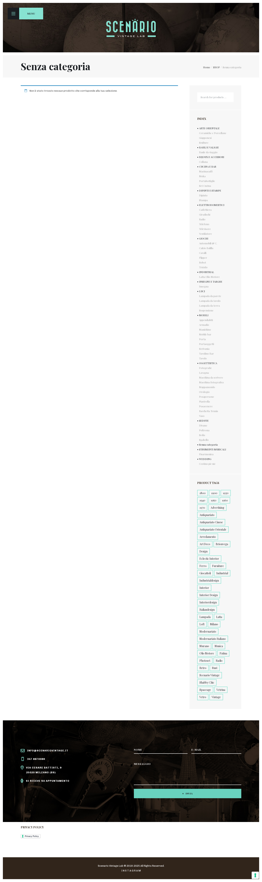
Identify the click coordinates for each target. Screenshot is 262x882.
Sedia (202, 435)
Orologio (204, 391)
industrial (222, 573)
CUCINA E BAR (207, 166)
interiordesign (208, 602)
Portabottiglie (207, 181)
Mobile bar (205, 334)
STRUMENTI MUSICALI (212, 449)
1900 (214, 493)
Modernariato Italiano (212, 639)
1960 (225, 500)
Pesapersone (206, 396)
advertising (217, 507)
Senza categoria (208, 444)
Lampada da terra (209, 305)
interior (204, 588)
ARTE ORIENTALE (209, 128)
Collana (203, 161)
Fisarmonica (206, 454)
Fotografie (205, 367)
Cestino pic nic (207, 463)
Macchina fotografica (211, 382)
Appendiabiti (206, 320)
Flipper (203, 257)
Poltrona (204, 430)
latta (219, 617)
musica (219, 646)
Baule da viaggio (208, 152)
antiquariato (206, 515)
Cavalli (202, 252)
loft (201, 624)
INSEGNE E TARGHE (210, 281)
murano (204, 646)
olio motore (206, 653)
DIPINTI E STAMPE (210, 190)
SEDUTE (204, 420)
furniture (218, 566)
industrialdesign (209, 580)
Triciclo (203, 267)
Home (206, 67)
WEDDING (205, 459)
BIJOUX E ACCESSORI (211, 157)
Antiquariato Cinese (211, 522)
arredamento (207, 537)
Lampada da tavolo (210, 300)
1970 (202, 507)
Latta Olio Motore (209, 276)
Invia (189, 793)
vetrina (221, 690)
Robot (202, 262)
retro (202, 668)
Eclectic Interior (209, 558)
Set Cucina (205, 185)
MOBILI (203, 315)
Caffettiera (205, 209)
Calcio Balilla (206, 248)
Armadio (204, 324)
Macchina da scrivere (211, 377)
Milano (214, 624)
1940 (202, 500)
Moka (202, 176)
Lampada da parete (210, 296)
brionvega (222, 544)
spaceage (205, 690)
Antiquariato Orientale (212, 529)
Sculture (203, 142)
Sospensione (206, 310)
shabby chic (206, 682)
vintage (216, 697)
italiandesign (207, 609)
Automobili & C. (208, 243)
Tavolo (203, 358)
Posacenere (206, 406)
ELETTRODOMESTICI (211, 205)
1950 (213, 500)
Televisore (205, 228)
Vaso (201, 415)
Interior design (208, 595)
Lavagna (204, 372)
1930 (225, 493)
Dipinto (203, 195)
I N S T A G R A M (131, 870)
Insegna (203, 286)
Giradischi (204, 214)
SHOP (216, 67)
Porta (202, 339)
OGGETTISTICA (208, 363)
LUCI (202, 291)
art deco (204, 544)
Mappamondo (207, 387)
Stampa (203, 200)
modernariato (207, 631)
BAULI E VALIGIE (209, 147)
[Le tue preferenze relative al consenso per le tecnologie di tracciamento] (255, 875)
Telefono (204, 224)
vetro (202, 697)
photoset (204, 660)
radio (219, 660)
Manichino (205, 329)
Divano (203, 425)
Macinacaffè (206, 171)
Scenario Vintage (209, 675)
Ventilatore (205, 233)
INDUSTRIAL (206, 272)
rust (214, 668)
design (203, 551)
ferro (203, 566)
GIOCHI (203, 238)
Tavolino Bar (206, 353)
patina (223, 653)
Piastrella (204, 401)
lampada (205, 617)
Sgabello (204, 439)
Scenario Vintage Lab (110, 865)
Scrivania (204, 348)
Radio (202, 219)
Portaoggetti (206, 344)
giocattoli (205, 573)
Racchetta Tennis (208, 411)
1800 (202, 493)
